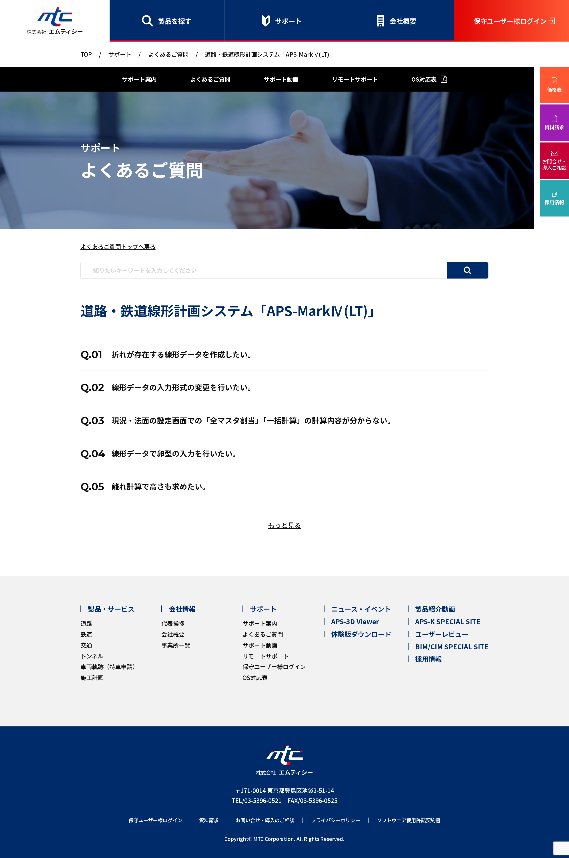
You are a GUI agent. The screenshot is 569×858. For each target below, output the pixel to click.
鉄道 (86, 634)
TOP (86, 54)
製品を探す (175, 21)
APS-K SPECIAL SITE (448, 621)
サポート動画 (281, 79)
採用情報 (554, 202)
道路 (86, 623)
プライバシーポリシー (335, 820)
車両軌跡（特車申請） (109, 666)
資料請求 (554, 127)
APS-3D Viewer (355, 621)
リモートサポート (355, 79)
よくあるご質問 (168, 54)
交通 (86, 645)
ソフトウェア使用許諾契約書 (409, 820)
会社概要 (403, 21)
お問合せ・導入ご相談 (554, 164)
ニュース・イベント (361, 608)
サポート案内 (139, 79)
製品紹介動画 (435, 608)
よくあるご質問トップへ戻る (118, 246)
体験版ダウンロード (361, 634)
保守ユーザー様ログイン (510, 21)
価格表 (554, 89)
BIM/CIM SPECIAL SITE (452, 646)
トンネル (91, 656)
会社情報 (182, 608)
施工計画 (92, 677)
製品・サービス (111, 608)
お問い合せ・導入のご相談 (265, 820)
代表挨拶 (172, 623)
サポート (288, 21)
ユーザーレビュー (441, 634)
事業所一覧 (175, 645)
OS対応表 (424, 79)
